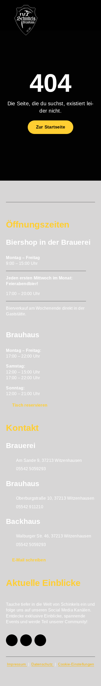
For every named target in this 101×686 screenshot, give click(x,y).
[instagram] (26, 640)
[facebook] (12, 640)
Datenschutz (42, 664)
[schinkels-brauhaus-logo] (26, 6)
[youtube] (40, 640)
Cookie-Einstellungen (76, 664)
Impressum (17, 664)
